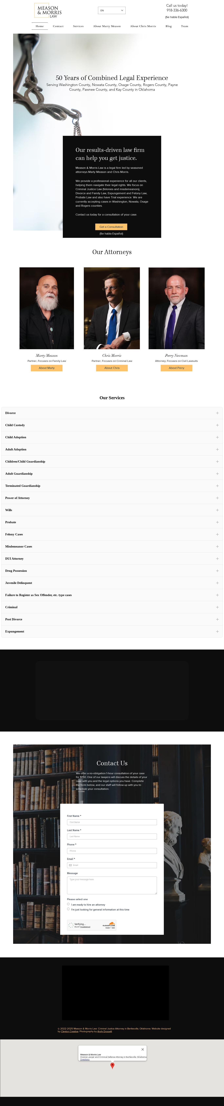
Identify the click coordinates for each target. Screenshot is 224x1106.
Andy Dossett (104, 1031)
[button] (78, 26)
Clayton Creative (69, 1031)
